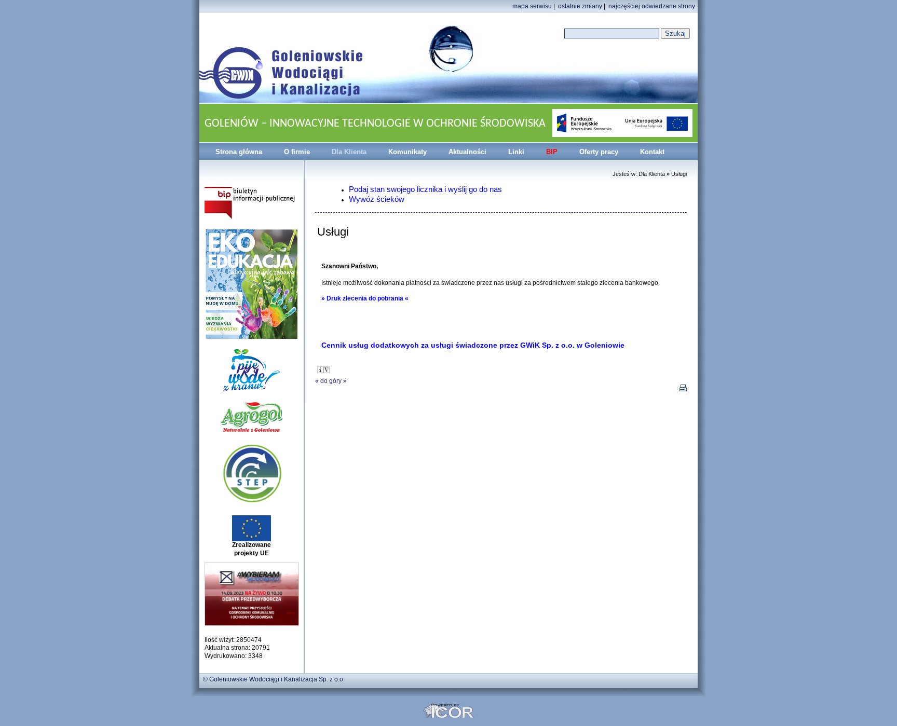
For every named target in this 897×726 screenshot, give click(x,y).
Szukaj (675, 33)
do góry (331, 381)
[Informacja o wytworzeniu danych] (320, 369)
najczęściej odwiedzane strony (651, 6)
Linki (516, 152)
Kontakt (652, 152)
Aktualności (467, 152)
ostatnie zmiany (580, 6)
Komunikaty (407, 152)
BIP (552, 152)
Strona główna (238, 152)
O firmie (297, 152)
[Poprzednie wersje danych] (326, 369)
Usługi (679, 174)
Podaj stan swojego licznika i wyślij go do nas (425, 189)
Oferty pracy (598, 152)
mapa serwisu (532, 6)
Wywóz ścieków (376, 199)
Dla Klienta (349, 152)
